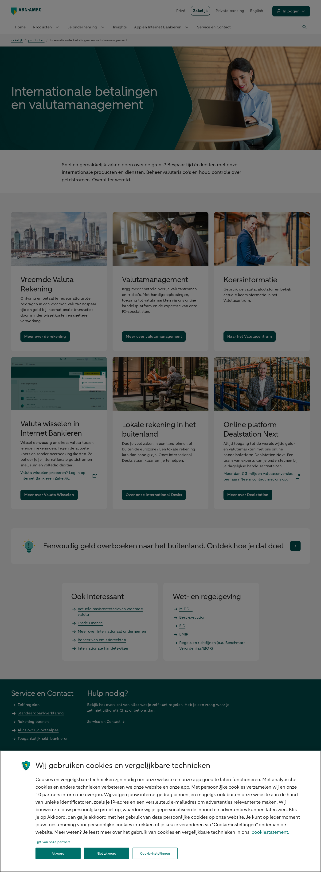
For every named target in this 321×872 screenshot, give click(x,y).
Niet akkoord (106, 853)
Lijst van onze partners (52, 842)
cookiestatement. (270, 832)
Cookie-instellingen (155, 853)
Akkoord (58, 853)
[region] (160, 811)
